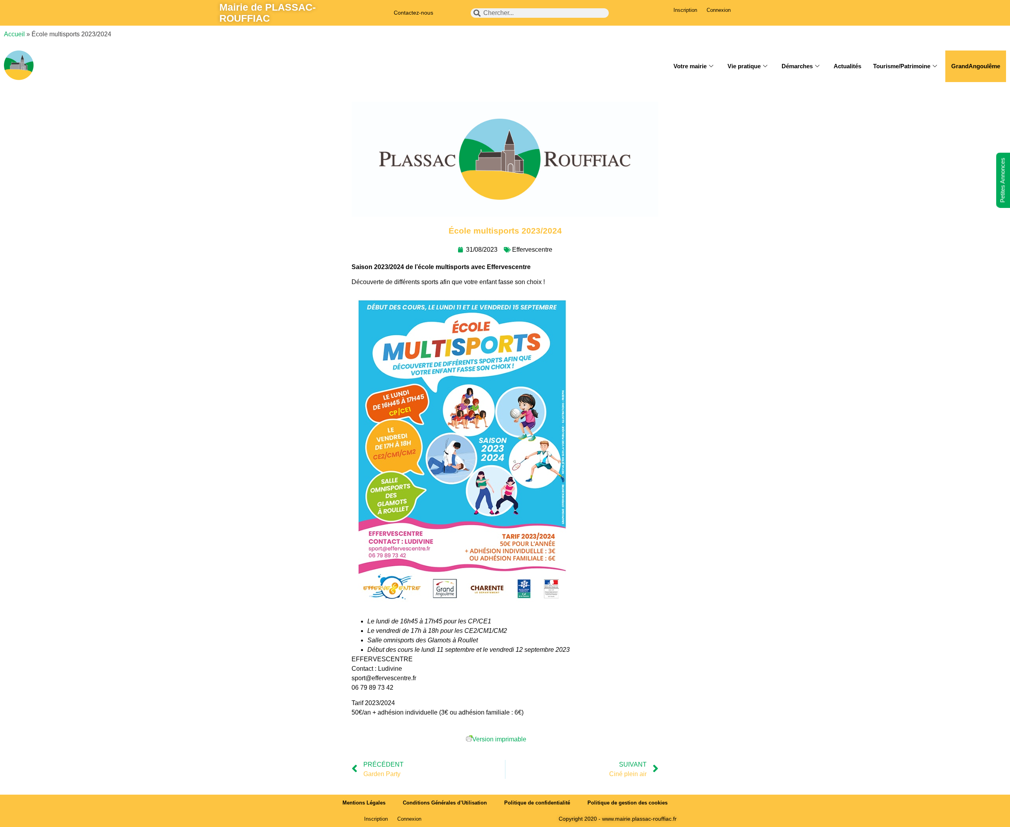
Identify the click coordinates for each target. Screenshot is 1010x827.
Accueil (14, 34)
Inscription (685, 10)
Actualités (847, 66)
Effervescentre (532, 249)
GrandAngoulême (975, 66)
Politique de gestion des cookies (627, 803)
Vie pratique (744, 66)
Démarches (797, 66)
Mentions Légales (363, 803)
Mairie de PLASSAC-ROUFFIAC (267, 13)
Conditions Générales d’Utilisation (445, 803)
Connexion (719, 10)
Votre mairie (690, 66)
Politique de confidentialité (537, 803)
